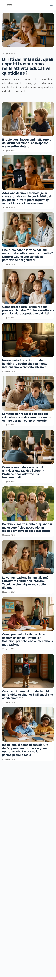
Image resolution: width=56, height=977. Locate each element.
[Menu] (51, 5)
